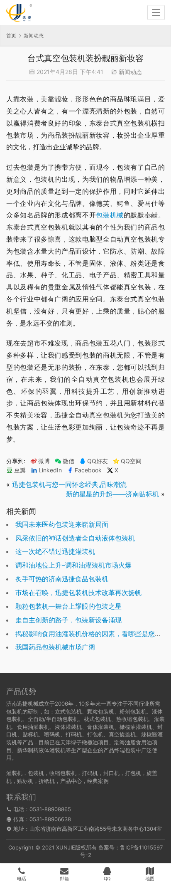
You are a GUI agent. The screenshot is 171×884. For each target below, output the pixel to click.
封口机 (111, 773)
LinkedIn (50, 470)
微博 (44, 461)
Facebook (88, 470)
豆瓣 (20, 470)
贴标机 (25, 781)
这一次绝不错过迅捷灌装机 (55, 551)
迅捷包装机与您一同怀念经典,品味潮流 (69, 484)
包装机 (36, 773)
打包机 (133, 773)
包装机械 (110, 215)
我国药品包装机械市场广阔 (55, 647)
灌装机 (14, 773)
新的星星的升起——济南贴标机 (112, 494)
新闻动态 (130, 71)
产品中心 (71, 781)
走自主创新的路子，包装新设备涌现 (68, 620)
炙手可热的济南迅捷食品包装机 (61, 579)
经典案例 (98, 781)
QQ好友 (97, 461)
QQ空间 (131, 461)
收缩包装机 (62, 773)
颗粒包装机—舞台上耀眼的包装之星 (68, 606)
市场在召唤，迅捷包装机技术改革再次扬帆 (78, 592)
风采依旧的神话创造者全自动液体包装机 (75, 538)
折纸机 (47, 781)
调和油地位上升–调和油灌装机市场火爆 (73, 565)
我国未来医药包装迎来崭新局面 (61, 524)
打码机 (90, 773)
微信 (64, 461)
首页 (11, 35)
